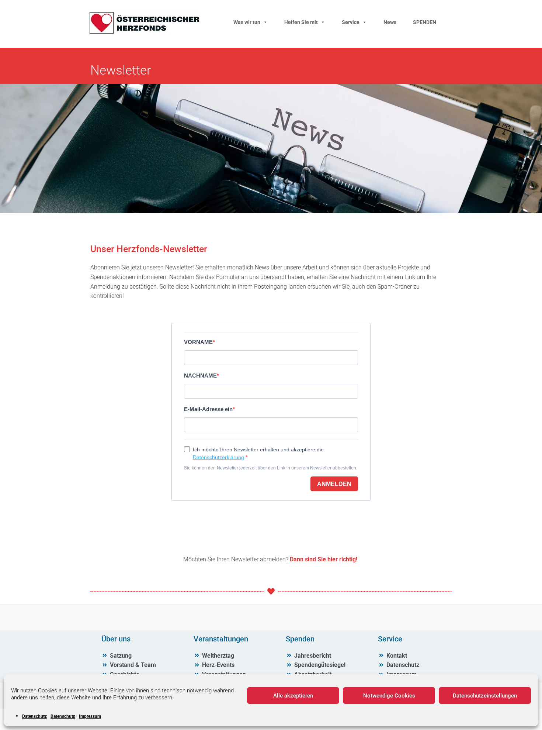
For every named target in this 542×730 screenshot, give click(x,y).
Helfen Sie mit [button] (301, 22)
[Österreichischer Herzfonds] (144, 31)
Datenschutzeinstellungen (485, 695)
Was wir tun (246, 22)
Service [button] (350, 22)
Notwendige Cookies (389, 695)
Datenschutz (34, 716)
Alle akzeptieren (293, 695)
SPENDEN (424, 22)
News (389, 22)
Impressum (90, 716)
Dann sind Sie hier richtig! (322, 559)
